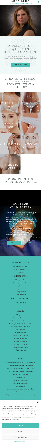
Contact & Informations (20, 269)
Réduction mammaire (20, 383)
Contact (14, 242)
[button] (38, 402)
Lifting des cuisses (20, 289)
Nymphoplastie (20, 302)
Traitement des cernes (20, 347)
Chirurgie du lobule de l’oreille (20, 324)
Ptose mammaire (20, 386)
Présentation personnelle (20, 266)
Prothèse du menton (20, 318)
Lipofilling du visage (20, 335)
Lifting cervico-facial (20, 344)
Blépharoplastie (20, 333)
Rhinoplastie (20, 330)
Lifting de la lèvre (20, 338)
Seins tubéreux (20, 377)
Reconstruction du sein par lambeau (20, 366)
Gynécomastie (21, 392)
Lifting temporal (20, 350)
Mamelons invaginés (20, 374)
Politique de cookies (19, 441)
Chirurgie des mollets (20, 283)
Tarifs (28, 242)
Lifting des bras (20, 292)
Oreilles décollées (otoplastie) (20, 327)
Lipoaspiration (20, 280)
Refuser (20, 431)
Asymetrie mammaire (20, 380)
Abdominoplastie (21, 295)
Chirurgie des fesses (20, 286)
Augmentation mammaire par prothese (20, 389)
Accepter (20, 425)
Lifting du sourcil (20, 341)
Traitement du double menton (20, 321)
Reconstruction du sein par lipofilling (20, 368)
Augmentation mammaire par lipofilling (20, 395)
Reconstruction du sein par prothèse (21, 371)
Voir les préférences (20, 437)
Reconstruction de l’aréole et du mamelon (20, 363)
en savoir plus (21, 64)
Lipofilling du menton (20, 315)
